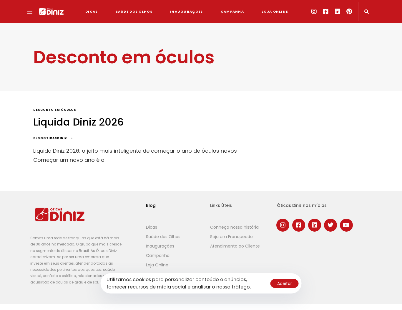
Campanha (232, 11)
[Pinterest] (349, 11)
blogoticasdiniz (50, 138)
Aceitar (284, 283)
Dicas (91, 11)
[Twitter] (330, 225)
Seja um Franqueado (231, 237)
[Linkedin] (337, 11)
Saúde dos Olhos (134, 11)
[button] (32, 12)
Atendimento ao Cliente (235, 246)
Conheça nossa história (234, 227)
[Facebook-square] (326, 11)
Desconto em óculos (54, 110)
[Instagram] (314, 11)
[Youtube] (346, 225)
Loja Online (275, 11)
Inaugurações (186, 11)
